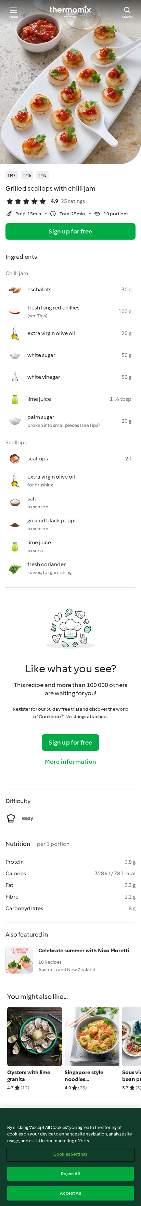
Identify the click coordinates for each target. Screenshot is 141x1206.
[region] (70, 1157)
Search (127, 17)
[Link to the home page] (70, 12)
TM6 (27, 175)
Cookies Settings (70, 1154)
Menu (13, 17)
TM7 (12, 175)
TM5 (42, 175)
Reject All (70, 1173)
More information (70, 761)
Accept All (70, 1193)
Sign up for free (70, 231)
